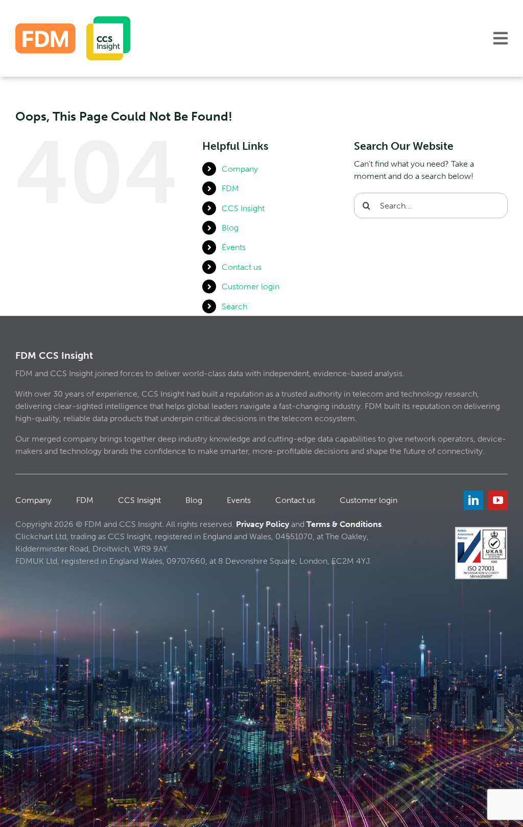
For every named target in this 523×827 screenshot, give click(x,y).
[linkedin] (473, 500)
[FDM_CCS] (72, 20)
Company (240, 169)
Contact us (242, 267)
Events (234, 247)
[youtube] (498, 500)
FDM (230, 188)
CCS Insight (243, 208)
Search (234, 306)
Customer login (250, 286)
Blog (230, 228)
